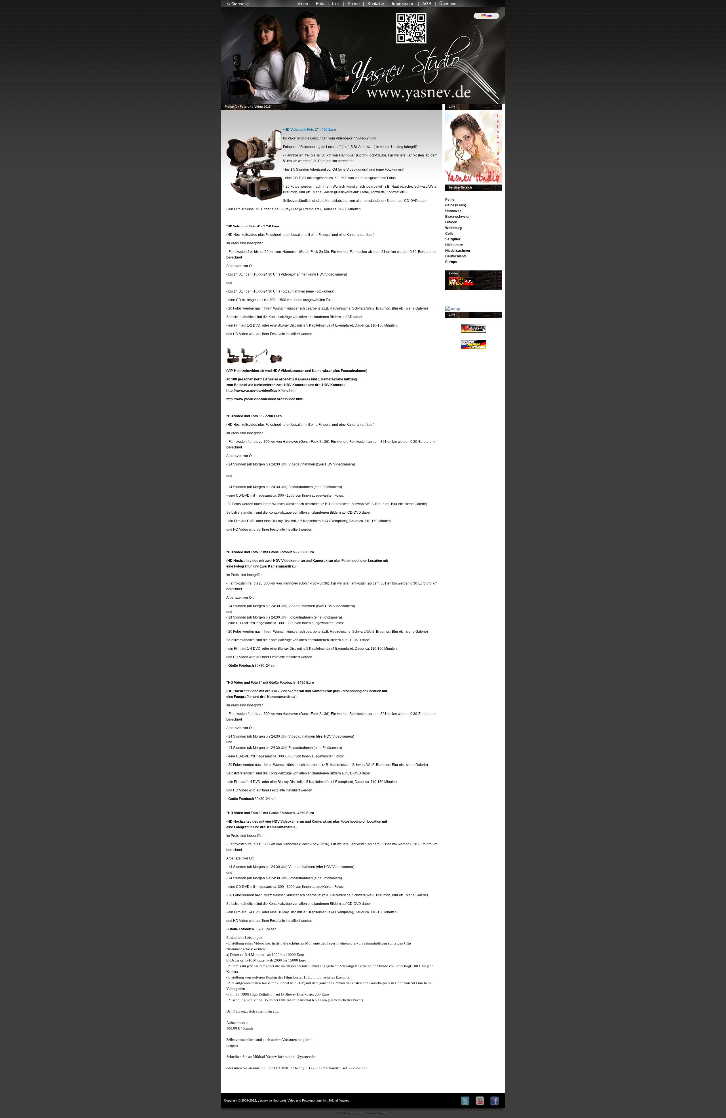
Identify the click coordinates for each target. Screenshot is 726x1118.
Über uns (447, 3)
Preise (354, 3)
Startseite (239, 3)
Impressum (403, 3)
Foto (320, 3)
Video (302, 3)
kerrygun (357, 1113)
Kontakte (376, 3)
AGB (426, 3)
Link (336, 3)
